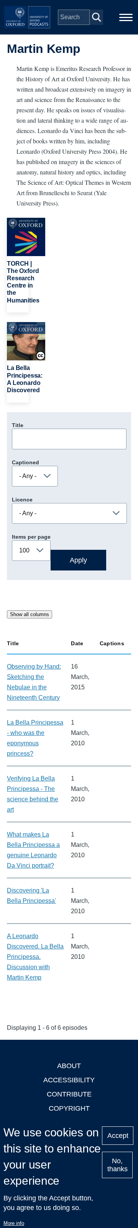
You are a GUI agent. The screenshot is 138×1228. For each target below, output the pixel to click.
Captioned (25, 462)
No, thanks (117, 1165)
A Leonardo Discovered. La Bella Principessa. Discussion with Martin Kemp (35, 957)
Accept (117, 1135)
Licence (22, 499)
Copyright (69, 1108)
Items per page (31, 537)
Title (17, 425)
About (69, 1066)
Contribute (69, 1094)
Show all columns (29, 614)
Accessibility (69, 1080)
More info (13, 1223)
